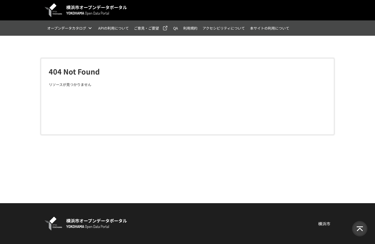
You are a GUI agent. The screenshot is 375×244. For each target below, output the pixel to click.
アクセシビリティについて (224, 28)
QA (175, 28)
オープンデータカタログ (66, 28)
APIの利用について (113, 28)
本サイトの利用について (269, 28)
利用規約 (190, 28)
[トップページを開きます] (86, 10)
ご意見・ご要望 (146, 28)
